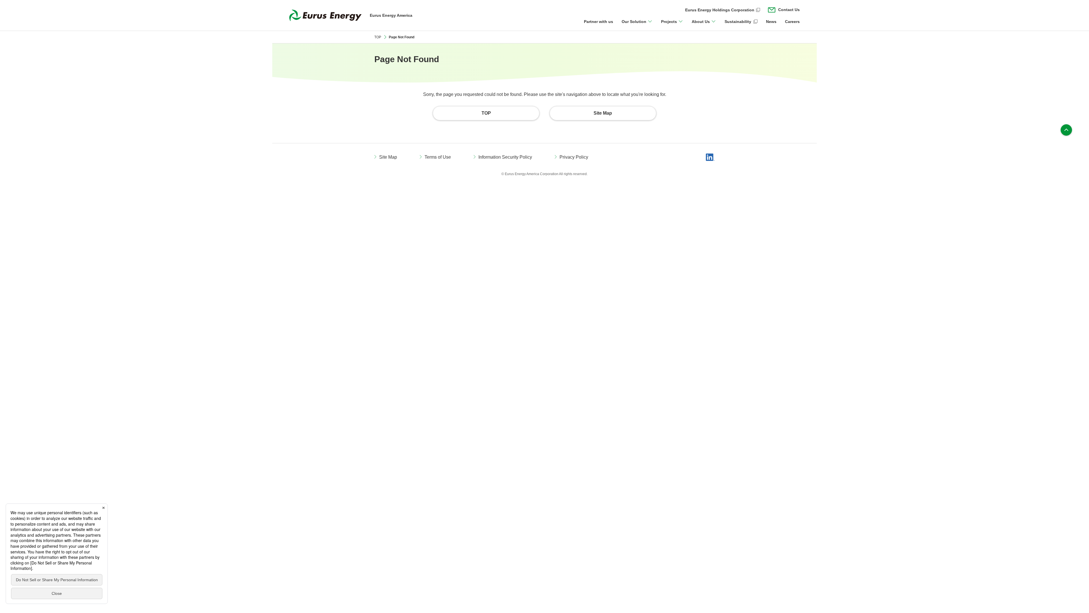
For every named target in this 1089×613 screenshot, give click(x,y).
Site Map (388, 157)
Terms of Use (438, 157)
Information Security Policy (505, 157)
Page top (1066, 130)
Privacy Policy (574, 157)
